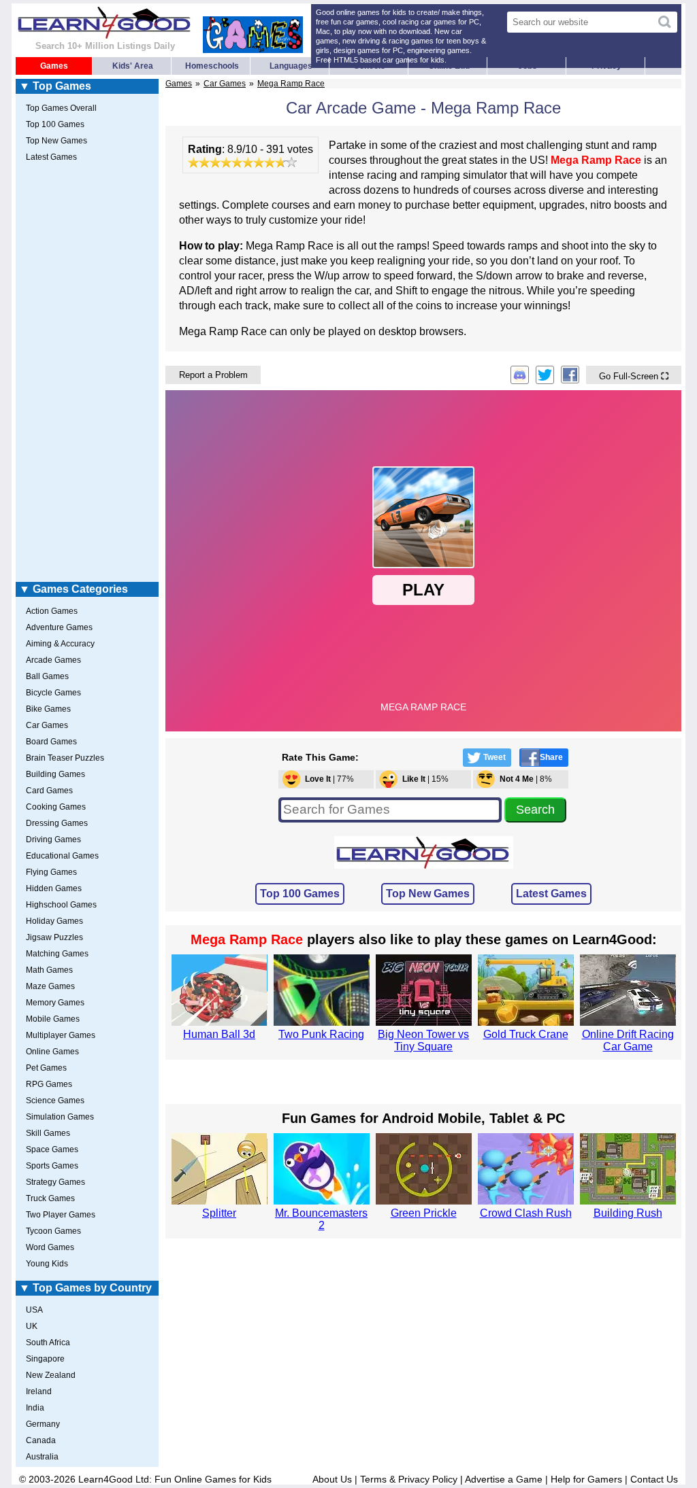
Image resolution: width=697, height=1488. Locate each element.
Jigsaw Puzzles (54, 937)
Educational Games (62, 856)
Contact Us (654, 1479)
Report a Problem (213, 375)
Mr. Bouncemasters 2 (321, 1219)
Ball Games (47, 676)
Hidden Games (54, 888)
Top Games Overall (61, 108)
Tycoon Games (53, 1231)
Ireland (39, 1391)
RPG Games (49, 1084)
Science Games (55, 1100)
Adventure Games (59, 627)
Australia (42, 1456)
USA (34, 1310)
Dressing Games (57, 823)
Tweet (494, 757)
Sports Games (52, 1166)
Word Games (50, 1247)
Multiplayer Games (60, 1035)
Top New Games (428, 893)
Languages (291, 66)
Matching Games (57, 953)
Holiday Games (54, 921)
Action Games (52, 611)
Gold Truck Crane (525, 1034)
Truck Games (50, 1198)
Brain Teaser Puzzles (65, 758)
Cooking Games (56, 807)
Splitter (219, 1213)
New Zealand (51, 1375)
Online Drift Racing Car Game (628, 1040)
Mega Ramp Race (291, 83)
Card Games (49, 790)
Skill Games (48, 1133)
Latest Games (551, 893)
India (35, 1408)
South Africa (48, 1342)
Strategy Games (55, 1182)
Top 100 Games (300, 893)
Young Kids (47, 1263)
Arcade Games (53, 660)
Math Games (49, 970)
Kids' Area (132, 66)
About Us (332, 1479)
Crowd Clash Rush (526, 1213)
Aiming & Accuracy (60, 643)
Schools (369, 66)
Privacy (606, 66)
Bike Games (48, 709)
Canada (41, 1440)
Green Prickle (424, 1213)
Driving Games (53, 839)
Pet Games (46, 1068)
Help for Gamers (586, 1479)
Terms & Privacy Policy (408, 1479)
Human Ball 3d (219, 1034)
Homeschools (212, 66)
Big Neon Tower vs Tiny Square (423, 1040)
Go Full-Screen (633, 376)
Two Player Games (60, 1214)
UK (31, 1326)
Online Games (52, 1051)
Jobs (527, 66)
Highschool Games (61, 905)
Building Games (55, 774)
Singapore (45, 1359)
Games (54, 66)
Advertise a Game (503, 1479)
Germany (43, 1424)
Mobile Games (53, 1019)
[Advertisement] (87, 374)
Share (551, 757)
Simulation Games (60, 1117)
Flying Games (51, 872)
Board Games (51, 741)
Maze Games (50, 986)
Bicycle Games (53, 692)
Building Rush (628, 1213)
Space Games (52, 1149)
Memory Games (55, 1002)
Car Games (225, 83)
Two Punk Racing (321, 1034)
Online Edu (449, 66)
